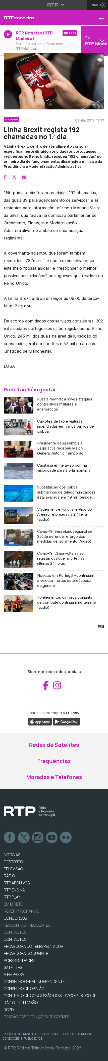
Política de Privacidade (22, 1034)
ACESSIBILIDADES (19, 960)
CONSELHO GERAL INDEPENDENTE (34, 981)
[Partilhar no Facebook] (5, 177)
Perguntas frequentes (27, 925)
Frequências (54, 761)
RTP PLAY (12, 897)
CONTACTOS (15, 939)
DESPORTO (13, 862)
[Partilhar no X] (14, 177)
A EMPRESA (14, 974)
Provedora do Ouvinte (26, 953)
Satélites (13, 967)
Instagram (38, 838)
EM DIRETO (13, 904)
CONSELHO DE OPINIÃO (24, 988)
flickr (66, 838)
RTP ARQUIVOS (17, 883)
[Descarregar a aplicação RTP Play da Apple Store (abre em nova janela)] (40, 721)
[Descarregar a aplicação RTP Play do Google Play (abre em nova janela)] (66, 721)
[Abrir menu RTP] (54, 5)
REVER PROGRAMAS (21, 911)
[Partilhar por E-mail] (24, 177)
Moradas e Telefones (54, 777)
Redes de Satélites (54, 745)
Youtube (52, 838)
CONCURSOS (15, 918)
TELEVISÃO (13, 869)
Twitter (24, 838)
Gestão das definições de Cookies (36, 1016)
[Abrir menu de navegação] (103, 18)
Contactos (15, 932)
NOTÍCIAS (12, 855)
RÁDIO (9, 876)
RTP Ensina (14, 890)
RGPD (9, 1009)
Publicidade (32, 1038)
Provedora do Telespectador (33, 946)
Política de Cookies (59, 1034)
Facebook (10, 838)
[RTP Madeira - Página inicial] (36, 17)
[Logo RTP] (29, 811)
